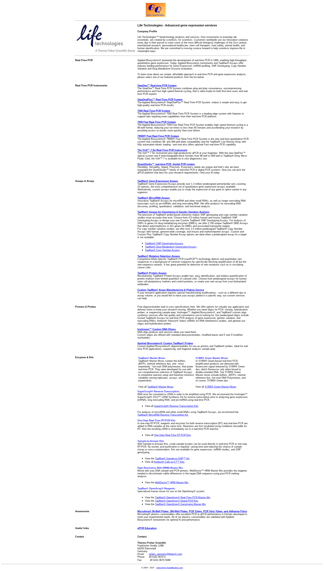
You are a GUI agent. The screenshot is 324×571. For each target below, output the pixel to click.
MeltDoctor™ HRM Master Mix (171, 482)
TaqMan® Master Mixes (160, 386)
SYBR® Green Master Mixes (220, 386)
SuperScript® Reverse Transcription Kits (176, 406)
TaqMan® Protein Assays (151, 273)
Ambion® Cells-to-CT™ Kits (169, 461)
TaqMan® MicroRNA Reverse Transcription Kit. (163, 414)
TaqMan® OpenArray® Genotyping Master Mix (180, 504)
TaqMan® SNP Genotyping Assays (164, 243)
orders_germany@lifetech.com (165, 554)
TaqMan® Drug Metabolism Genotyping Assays (170, 246)
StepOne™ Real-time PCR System (157, 85)
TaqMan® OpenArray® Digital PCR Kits (176, 500)
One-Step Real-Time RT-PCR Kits (172, 435)
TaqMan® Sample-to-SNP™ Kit (172, 458)
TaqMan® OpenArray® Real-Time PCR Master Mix (182, 497)
